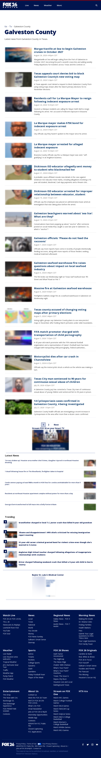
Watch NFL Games (60, 698)
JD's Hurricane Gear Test (10, 666)
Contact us (32, 695)
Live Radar (7, 654)
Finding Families (85, 625)
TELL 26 (6, 622)
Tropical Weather (10, 662)
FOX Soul (6, 633)
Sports (31, 650)
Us (6, 26)
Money (31, 633)
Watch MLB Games (61, 706)
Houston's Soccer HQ (87, 677)
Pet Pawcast (84, 671)
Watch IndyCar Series (61, 714)
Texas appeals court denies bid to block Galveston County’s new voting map (59, 75)
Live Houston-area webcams (10, 658)
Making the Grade (86, 619)
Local (30, 619)
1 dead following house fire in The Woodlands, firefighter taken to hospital (34, 471)
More (59, 5)
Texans (31, 657)
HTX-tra (83, 691)
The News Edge (59, 662)
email (97, 745)
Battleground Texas (61, 685)
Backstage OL (8, 700)
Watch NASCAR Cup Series (61, 710)
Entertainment (11, 691)
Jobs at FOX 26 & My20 (37, 712)
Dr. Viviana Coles (85, 622)
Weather (8, 650)
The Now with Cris (10, 698)
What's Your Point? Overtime (60, 672)
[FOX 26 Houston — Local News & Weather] (11, 5)
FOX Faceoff (84, 663)
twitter (88, 745)
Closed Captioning (35, 729)
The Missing (83, 674)
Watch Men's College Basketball (61, 718)
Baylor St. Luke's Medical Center (48, 575)
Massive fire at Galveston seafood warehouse (63, 288)
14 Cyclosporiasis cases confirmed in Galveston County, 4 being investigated (59, 402)
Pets (80, 630)
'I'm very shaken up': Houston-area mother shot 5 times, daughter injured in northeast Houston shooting (42, 461)
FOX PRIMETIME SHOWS (9, 710)
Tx (10, 26)
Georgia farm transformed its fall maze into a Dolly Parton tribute (30, 504)
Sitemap (31, 642)
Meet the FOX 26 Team (37, 698)
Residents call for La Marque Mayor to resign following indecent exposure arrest (62, 100)
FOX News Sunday (35, 636)
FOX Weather (8, 679)
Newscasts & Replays (11, 625)
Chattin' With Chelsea (61, 665)
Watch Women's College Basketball (60, 723)
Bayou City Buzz (60, 679)
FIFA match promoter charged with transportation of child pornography (57, 333)
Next (56, 424)
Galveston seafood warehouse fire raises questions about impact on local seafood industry (60, 266)
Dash (30, 668)
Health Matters (85, 628)
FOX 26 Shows (61, 650)
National (31, 625)
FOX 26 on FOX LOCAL (12, 619)
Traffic (5, 670)
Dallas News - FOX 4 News (61, 620)
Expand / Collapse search (96, 5)
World (30, 628)
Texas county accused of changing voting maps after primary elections (60, 311)
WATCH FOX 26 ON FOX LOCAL (36, 701)
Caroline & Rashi (85, 654)
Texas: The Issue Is (61, 676)
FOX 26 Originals (88, 650)
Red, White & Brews (87, 657)
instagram (92, 745)
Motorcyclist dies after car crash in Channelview (56, 358)
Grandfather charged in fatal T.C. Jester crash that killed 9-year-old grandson (55, 522)
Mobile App (32, 717)
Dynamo (31, 665)
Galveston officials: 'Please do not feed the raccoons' (61, 239)
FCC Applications (35, 732)
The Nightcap (58, 659)
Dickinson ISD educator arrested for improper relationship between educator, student (63, 193)
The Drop (7, 695)
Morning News (87, 615)
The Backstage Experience (9, 704)
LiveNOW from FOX (11, 628)
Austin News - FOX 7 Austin (61, 625)
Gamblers (32, 671)
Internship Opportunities (37, 715)
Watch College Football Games (62, 701)
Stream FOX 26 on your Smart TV (48, 428)
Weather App (8, 673)
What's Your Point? (60, 668)
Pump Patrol (8, 676)
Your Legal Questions (87, 641)
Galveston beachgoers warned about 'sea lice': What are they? (63, 215)
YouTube (6, 630)
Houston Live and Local (62, 682)
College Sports (34, 663)
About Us (33, 691)
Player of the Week (35, 677)
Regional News (61, 615)
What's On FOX (34, 706)
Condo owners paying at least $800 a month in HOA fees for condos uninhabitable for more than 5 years (43, 483)
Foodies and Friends (87, 668)
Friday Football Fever (36, 674)
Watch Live (9, 615)
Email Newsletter (35, 709)
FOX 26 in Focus (85, 660)
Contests (6, 714)
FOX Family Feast (86, 644)
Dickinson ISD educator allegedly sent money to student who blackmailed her (62, 168)
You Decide (32, 630)
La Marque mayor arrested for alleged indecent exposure (58, 146)
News (31, 615)
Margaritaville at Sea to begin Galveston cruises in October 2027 (60, 50)
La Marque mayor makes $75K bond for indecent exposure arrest (58, 124)
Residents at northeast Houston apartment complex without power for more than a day (39, 493)
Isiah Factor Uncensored (58, 655)
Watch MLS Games (61, 730)
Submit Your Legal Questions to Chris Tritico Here (86, 635)
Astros (30, 654)
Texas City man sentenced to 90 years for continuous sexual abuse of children (60, 380)
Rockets (31, 660)
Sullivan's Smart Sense (37, 639)
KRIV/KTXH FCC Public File (37, 724)
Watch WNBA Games (61, 727)
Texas (30, 622)
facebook (83, 745)
